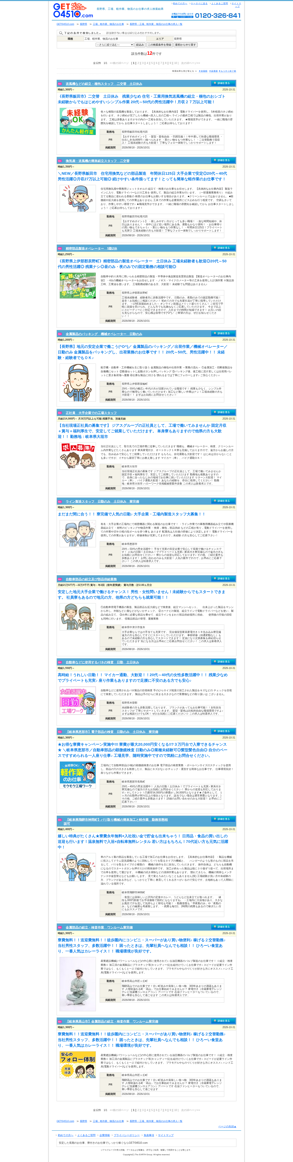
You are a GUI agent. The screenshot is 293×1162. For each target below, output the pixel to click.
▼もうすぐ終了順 (227, 71)
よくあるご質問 (219, 3)
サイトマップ (236, 5)
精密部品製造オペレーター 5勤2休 (91, 248)
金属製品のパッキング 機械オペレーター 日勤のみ (104, 334)
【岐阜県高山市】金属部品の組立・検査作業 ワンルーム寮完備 (112, 1021)
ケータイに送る (199, 3)
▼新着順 (213, 71)
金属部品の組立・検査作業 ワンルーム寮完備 (99, 927)
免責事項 (149, 1135)
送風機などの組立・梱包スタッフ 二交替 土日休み (104, 83)
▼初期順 (203, 71)
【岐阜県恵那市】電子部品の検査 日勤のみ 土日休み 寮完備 (112, 731)
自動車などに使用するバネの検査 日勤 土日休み (102, 662)
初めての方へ (180, 3)
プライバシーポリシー (127, 1135)
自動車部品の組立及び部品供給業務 (91, 579)
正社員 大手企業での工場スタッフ (91, 413)
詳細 (223, 83)
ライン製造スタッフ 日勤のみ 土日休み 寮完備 (102, 501)
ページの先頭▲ (227, 1126)
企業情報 (104, 1135)
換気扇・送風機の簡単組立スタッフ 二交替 (98, 161)
